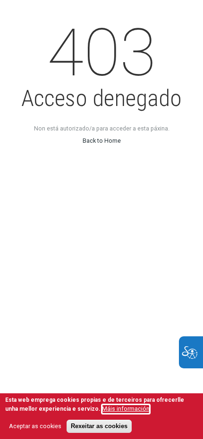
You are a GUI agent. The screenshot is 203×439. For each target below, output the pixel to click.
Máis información (126, 408)
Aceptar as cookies (35, 426)
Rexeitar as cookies (99, 426)
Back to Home (102, 140)
